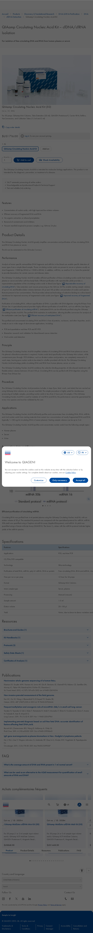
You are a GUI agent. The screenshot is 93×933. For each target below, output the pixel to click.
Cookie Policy (70, 472)
